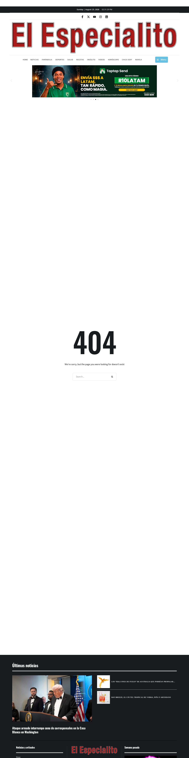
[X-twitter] (88, 16)
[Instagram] (100, 16)
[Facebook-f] (82, 16)
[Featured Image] (52, 698)
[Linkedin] (106, 16)
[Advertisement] (87, 629)
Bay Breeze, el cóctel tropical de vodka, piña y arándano (141, 697)
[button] (11, 80)
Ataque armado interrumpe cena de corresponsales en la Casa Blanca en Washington (48, 730)
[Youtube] (94, 16)
